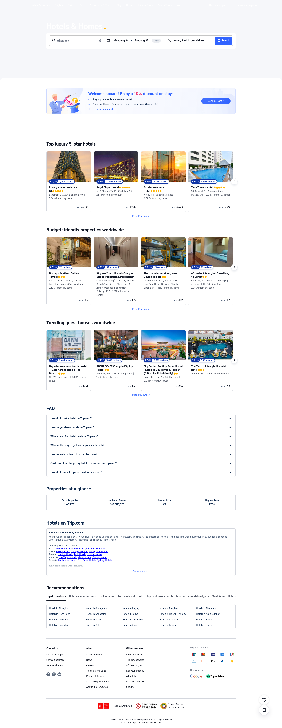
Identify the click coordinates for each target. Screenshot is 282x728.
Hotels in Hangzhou (59, 625)
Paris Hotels (80, 554)
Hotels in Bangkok (168, 608)
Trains (71, 5)
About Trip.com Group (97, 687)
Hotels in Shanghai (58, 608)
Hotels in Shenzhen (206, 608)
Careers (90, 665)
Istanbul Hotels (94, 554)
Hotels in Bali (92, 625)
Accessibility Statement (98, 681)
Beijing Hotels (63, 551)
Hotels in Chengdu (58, 619)
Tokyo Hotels (61, 548)
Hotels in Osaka (204, 625)
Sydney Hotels (104, 560)
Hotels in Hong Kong (59, 614)
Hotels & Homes (40, 5)
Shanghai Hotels (79, 551)
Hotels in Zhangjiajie (133, 619)
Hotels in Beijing (131, 608)
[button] (178, 5)
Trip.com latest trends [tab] (130, 596)
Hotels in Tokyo (130, 614)
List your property (135, 670)
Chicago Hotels (99, 557)
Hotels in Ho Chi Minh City (172, 614)
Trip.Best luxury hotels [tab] (160, 596)
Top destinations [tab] (56, 596)
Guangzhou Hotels (98, 551)
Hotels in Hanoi (204, 619)
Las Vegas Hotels (68, 557)
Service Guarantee (55, 660)
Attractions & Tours (100, 5)
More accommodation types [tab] (192, 596)
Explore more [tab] (107, 596)
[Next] (234, 181)
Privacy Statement (95, 676)
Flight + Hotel (125, 5)
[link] (218, 5)
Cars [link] (82, 5)
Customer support (55, 654)
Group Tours (165, 5)
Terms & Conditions (96, 670)
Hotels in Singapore (169, 619)
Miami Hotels (84, 557)
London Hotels (65, 554)
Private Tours (145, 5)
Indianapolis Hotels (95, 548)
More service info (55, 665)
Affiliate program (134, 665)
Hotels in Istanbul (168, 625)
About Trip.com (94, 654)
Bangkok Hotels (77, 548)
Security (130, 687)
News (89, 660)
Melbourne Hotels (67, 560)
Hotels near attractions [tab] (82, 596)
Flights (59, 5)
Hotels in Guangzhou (96, 608)
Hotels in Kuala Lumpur (207, 614)
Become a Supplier (135, 681)
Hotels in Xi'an (130, 625)
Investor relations (135, 654)
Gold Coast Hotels (87, 560)
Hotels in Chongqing (96, 614)
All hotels (131, 676)
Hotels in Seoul (93, 619)
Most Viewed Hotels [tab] (224, 596)
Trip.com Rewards (135, 660)
